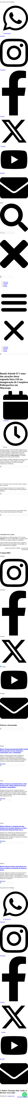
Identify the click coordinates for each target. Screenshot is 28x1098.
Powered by (22, 1096)
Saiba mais (2, 763)
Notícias (5, 286)
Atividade (5, 283)
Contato (5, 284)
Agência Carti (11, 1096)
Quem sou (5, 282)
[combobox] (7, 233)
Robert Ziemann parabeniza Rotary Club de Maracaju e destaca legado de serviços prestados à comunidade (13, 785)
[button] (14, 316)
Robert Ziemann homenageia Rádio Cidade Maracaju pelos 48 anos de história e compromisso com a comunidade (14, 750)
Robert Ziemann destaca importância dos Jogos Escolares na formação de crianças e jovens (13, 868)
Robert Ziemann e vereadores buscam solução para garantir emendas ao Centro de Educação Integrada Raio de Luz (13, 828)
